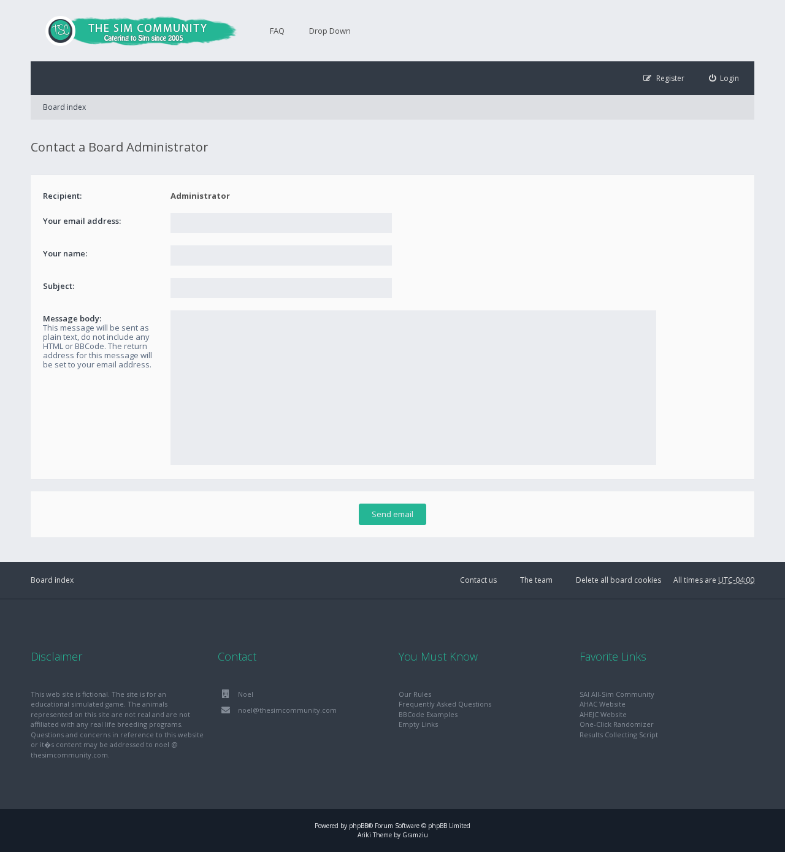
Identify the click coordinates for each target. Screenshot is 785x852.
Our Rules (415, 694)
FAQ (277, 30)
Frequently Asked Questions (445, 703)
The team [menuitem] (536, 580)
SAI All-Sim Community (617, 694)
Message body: (72, 318)
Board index (64, 107)
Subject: (58, 285)
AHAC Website (603, 703)
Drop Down (330, 30)
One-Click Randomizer (617, 724)
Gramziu (415, 835)
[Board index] (135, 30)
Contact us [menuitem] (478, 580)
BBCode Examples (428, 714)
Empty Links (418, 724)
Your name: (65, 253)
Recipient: (62, 195)
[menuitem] (724, 78)
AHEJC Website (603, 714)
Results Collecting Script (619, 734)
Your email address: (82, 220)
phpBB (358, 825)
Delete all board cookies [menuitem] (618, 580)
